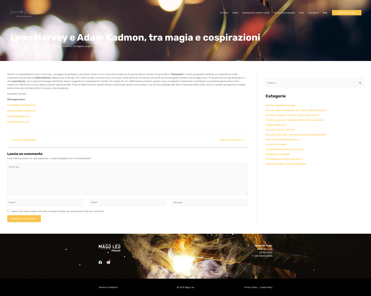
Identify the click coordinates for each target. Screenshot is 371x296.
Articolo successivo (232, 139)
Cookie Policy (266, 287)
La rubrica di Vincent (276, 144)
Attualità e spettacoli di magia (280, 105)
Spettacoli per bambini (284, 12)
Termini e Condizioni (108, 287)
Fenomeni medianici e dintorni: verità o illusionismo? (292, 115)
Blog (325, 12)
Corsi (301, 12)
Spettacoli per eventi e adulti (255, 12)
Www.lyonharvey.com (18, 122)
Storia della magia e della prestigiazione (285, 163)
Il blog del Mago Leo (275, 124)
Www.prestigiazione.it (18, 116)
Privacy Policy (251, 287)
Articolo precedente (23, 139)
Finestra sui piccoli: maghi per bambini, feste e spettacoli (294, 120)
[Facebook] (100, 262)
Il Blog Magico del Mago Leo (21, 105)
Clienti (235, 12)
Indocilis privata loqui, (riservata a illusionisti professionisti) (295, 134)
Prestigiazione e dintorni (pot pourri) (284, 159)
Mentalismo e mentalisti (277, 154)
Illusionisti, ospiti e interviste (280, 129)
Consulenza (313, 12)
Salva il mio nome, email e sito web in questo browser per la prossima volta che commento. (57, 211)
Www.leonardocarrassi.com (21, 110)
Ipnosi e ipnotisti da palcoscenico (282, 139)
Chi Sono (224, 12)
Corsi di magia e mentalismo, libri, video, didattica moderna (295, 110)
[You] (108, 262)
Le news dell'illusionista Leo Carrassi (284, 149)
